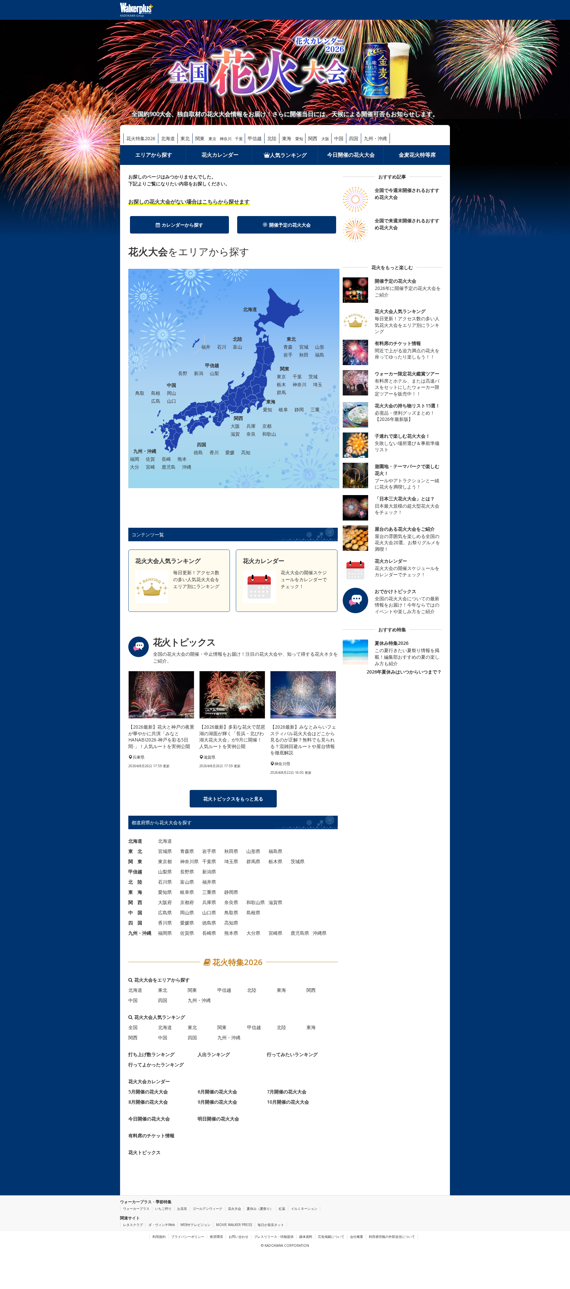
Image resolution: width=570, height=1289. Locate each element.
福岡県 (165, 933)
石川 (221, 347)
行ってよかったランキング (156, 1064)
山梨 (214, 373)
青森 (288, 347)
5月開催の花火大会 (148, 1091)
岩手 (288, 355)
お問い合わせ (238, 1236)
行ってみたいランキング (292, 1054)
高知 (245, 452)
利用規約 (159, 1236)
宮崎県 (275, 933)
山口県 (209, 912)
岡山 (171, 393)
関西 (312, 138)
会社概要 (356, 1236)
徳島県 (209, 923)
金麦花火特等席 (417, 154)
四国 (353, 138)
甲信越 (255, 138)
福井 (205, 347)
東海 (286, 138)
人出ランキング (214, 1054)
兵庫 (251, 426)
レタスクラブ (133, 1224)
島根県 (253, 912)
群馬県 (253, 861)
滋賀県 (275, 902)
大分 (134, 467)
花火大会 (234, 1208)
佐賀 (150, 459)
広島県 (165, 912)
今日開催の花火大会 (351, 154)
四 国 (135, 923)
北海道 (168, 138)
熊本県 (231, 933)
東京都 (165, 861)
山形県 (253, 851)
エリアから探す (153, 154)
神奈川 (226, 138)
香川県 (165, 923)
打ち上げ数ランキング (151, 1054)
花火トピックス (144, 1152)
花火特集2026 (140, 138)
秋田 (303, 355)
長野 (182, 373)
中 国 (135, 912)
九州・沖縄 (375, 138)
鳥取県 (231, 912)
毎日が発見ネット (271, 1224)
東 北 (135, 851)
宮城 (303, 347)
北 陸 (135, 882)
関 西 (135, 902)
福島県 (275, 851)
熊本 (182, 459)
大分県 (253, 933)
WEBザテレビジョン (195, 1224)
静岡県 (231, 892)
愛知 (299, 138)
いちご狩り (163, 1208)
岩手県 (209, 851)
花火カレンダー (220, 154)
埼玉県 (231, 861)
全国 (133, 1027)
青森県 (187, 851)
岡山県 (187, 912)
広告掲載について (331, 1236)
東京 (212, 138)
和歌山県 (255, 902)
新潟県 (209, 871)
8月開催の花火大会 (148, 1102)
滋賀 (235, 434)
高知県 (231, 923)
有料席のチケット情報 (151, 1135)
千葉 (239, 138)
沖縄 (186, 467)
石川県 (165, 882)
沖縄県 (320, 933)
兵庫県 (209, 902)
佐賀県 (187, 933)
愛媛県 (187, 923)
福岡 (134, 459)
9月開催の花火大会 (217, 1102)
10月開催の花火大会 (288, 1102)
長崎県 (209, 933)
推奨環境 (216, 1236)
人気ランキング (288, 155)
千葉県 (209, 861)
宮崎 (150, 467)
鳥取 (139, 393)
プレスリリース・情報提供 (274, 1236)
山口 (171, 401)
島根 (155, 393)
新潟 (198, 373)
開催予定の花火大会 (290, 225)
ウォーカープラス (136, 1208)
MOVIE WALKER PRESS (234, 1224)
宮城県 (165, 851)
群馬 (281, 392)
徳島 (198, 452)
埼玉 (317, 384)
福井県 (209, 882)
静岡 (299, 409)
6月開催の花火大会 (217, 1091)
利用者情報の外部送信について (392, 1236)
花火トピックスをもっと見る (233, 799)
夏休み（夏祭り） (260, 1208)
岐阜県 (187, 892)
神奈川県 (189, 861)
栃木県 (275, 861)
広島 (155, 401)
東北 (185, 138)
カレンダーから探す (182, 225)
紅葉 (282, 1208)
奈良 (251, 434)
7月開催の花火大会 (286, 1091)
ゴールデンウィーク (207, 1208)
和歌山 (269, 434)
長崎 (166, 459)
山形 (319, 347)
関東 (200, 138)
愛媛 (230, 452)
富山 (237, 347)
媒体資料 (305, 1236)
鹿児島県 (300, 933)
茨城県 (297, 861)
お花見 (182, 1208)
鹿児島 (168, 467)
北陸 (271, 138)
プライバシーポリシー (187, 1236)
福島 (319, 355)
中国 (338, 138)
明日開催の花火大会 (218, 1119)
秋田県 (231, 851)
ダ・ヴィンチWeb (161, 1224)
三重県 (209, 892)
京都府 (187, 902)
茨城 (313, 376)
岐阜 (283, 409)
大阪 (325, 138)
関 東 (135, 861)
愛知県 (165, 892)
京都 (266, 426)
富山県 (187, 882)
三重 (315, 409)
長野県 (187, 871)
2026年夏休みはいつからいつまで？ (404, 672)
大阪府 (165, 902)
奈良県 (231, 902)
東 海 (135, 892)
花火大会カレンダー (149, 1081)
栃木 (281, 384)
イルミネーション (304, 1208)
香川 (214, 452)
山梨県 (165, 871)
